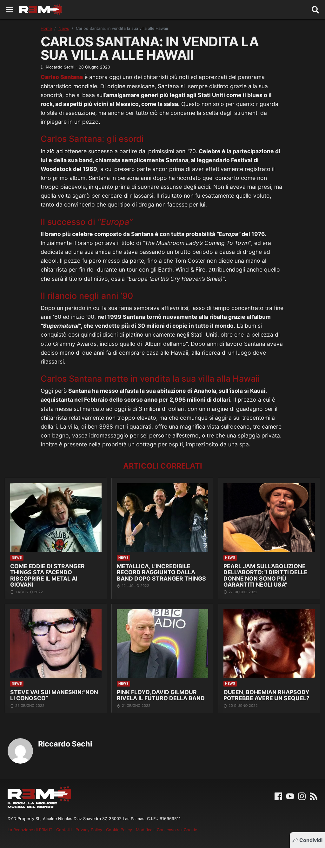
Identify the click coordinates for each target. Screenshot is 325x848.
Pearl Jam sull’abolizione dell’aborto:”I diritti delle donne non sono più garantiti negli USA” (265, 575)
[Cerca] (315, 9)
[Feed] (313, 795)
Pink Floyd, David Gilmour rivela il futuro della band (161, 695)
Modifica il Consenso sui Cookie (166, 829)
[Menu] (9, 9)
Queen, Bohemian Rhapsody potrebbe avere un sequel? (266, 695)
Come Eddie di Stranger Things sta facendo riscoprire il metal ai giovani (47, 575)
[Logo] (40, 9)
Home (46, 28)
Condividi (310, 840)
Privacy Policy (89, 829)
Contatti (64, 829)
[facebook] (278, 795)
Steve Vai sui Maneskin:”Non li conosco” (54, 695)
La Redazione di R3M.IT (30, 829)
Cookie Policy (119, 829)
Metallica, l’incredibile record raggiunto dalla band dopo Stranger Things (161, 572)
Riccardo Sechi (60, 67)
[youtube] (290, 795)
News (63, 28)
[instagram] (302, 795)
